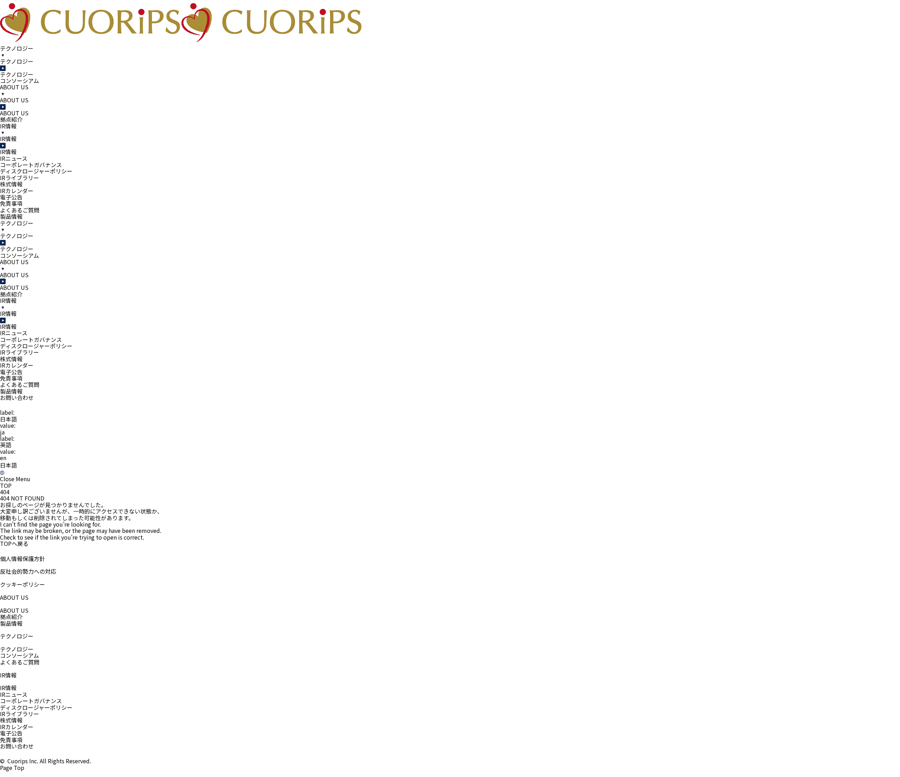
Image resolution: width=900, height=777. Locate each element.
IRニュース (13, 694)
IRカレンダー (16, 726)
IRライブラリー (19, 713)
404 (4, 492)
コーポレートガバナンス (31, 700)
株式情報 (11, 720)
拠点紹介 (11, 616)
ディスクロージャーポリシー (36, 707)
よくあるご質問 (19, 210)
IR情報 (8, 687)
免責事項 (11, 739)
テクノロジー (16, 649)
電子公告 (11, 733)
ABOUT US (14, 610)
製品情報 (11, 216)
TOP (6, 485)
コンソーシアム (19, 655)
